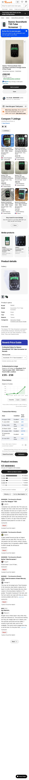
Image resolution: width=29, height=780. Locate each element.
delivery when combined (11, 78)
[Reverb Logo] (8, 2)
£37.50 (23, 431)
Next (13, 641)
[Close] (26, 30)
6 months (11, 399)
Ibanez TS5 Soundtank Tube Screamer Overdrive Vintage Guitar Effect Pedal (14, 67)
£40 (22, 422)
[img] (16, 97)
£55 (22, 419)
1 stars (3, 485)
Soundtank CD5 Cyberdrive (19, 249)
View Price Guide (8, 454)
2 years (24, 399)
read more (21, 597)
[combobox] (13, 357)
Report (4, 525)
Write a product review (14, 472)
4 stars (3, 478)
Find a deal (4, 9)
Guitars (11, 9)
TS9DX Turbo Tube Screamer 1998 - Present (7, 250)
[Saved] (22, 2)
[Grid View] (3, 126)
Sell (18, 2)
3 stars (3, 480)
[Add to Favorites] (20, 26)
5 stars (3, 475)
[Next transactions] (25, 445)
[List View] (5, 126)
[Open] (25, 357)
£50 (22, 438)
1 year (17, 399)
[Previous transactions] (22, 445)
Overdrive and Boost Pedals (18, 321)
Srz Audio (9, 97)
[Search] (26, 6)
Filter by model (6, 354)
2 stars (3, 482)
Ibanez (12, 305)
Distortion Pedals (15, 320)
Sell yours (21, 454)
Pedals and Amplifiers (20, 9)
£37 (22, 428)
